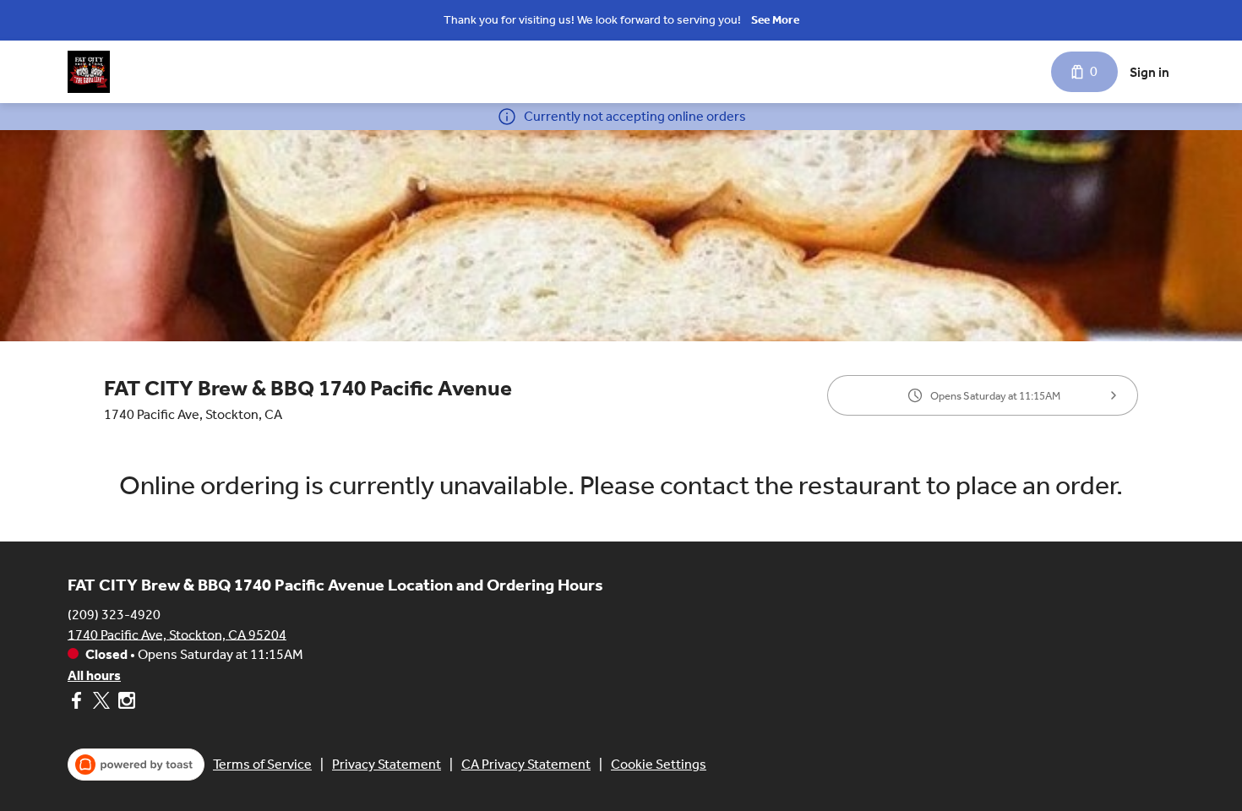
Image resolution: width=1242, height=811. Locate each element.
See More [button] (775, 20)
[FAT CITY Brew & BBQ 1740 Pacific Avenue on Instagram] (124, 703)
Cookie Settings (658, 764)
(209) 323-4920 (114, 614)
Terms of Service (262, 764)
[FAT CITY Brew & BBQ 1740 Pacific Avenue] (89, 72)
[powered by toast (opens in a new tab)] (136, 764)
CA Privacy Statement (526, 764)
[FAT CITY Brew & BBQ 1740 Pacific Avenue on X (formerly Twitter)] (101, 703)
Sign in (1149, 72)
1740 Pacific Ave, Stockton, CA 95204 (177, 634)
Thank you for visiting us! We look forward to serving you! (592, 20)
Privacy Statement (386, 764)
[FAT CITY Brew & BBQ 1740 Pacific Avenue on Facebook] (78, 703)
